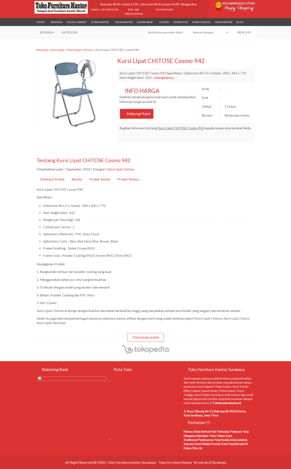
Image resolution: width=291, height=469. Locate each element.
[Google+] (138, 137)
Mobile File (180, 22)
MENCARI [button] (244, 32)
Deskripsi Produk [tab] (52, 179)
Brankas (56, 22)
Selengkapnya (164, 77)
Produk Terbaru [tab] (128, 179)
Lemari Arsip (145, 22)
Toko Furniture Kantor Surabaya (131, 462)
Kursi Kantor (100, 22)
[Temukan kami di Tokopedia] (145, 352)
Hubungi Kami (138, 113)
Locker (164, 22)
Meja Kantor (124, 22)
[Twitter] (130, 137)
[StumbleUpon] (176, 137)
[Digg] (146, 137)
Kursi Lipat (57, 50)
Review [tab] (77, 179)
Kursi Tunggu (201, 22)
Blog (239, 22)
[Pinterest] (169, 137)
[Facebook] (123, 137)
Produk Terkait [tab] (99, 179)
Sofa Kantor (223, 22)
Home (41, 22)
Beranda (42, 50)
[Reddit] (153, 137)
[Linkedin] (161, 137)
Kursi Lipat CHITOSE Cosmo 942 (161, 60)
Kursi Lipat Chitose (80, 50)
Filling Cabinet (77, 22)
